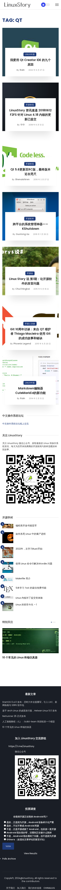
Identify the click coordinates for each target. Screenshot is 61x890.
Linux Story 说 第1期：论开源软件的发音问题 (30, 281)
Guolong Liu (22, 234)
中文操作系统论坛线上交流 (15, 423)
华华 (22, 124)
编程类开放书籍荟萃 (26, 525)
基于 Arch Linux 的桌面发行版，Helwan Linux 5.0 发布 (29, 710)
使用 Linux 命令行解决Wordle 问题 (34, 563)
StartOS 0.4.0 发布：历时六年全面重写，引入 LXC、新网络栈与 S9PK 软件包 (29, 703)
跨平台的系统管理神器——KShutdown (30, 226)
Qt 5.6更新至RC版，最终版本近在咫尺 (30, 171)
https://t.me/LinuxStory (21, 746)
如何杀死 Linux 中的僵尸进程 (31, 533)
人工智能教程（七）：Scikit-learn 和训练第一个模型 (28, 721)
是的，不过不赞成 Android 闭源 (23, 825)
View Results (30, 853)
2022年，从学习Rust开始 (29, 548)
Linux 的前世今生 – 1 (26, 604)
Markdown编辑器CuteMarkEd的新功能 (30, 390)
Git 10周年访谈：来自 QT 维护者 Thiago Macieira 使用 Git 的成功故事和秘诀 (30, 333)
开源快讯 (30, 104)
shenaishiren (22, 179)
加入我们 (21, 888)
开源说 (30, 273)
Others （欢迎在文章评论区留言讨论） (26, 839)
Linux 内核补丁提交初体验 (29, 597)
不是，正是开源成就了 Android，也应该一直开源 (31, 829)
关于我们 (10, 888)
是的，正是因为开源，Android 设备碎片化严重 (30, 822)
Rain (22, 69)
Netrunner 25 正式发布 (14, 716)
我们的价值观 (34, 888)
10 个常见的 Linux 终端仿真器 (20, 657)
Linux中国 (30, 54)
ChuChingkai (22, 288)
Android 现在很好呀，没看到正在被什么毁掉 (29, 832)
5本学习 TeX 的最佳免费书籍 (31, 587)
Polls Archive (9, 858)
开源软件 (30, 218)
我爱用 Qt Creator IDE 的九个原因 (30, 62)
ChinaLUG (49, 888)
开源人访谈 (30, 323)
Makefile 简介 (23, 578)
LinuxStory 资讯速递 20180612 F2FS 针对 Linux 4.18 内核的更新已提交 (30, 114)
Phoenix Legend (22, 343)
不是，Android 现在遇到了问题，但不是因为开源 (31, 836)
